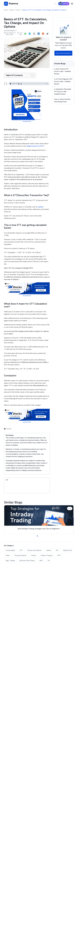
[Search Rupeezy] (55, 4)
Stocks (18, 10)
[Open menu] (72, 4)
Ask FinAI (65, 3)
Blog (11, 10)
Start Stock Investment (63, 53)
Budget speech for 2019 (35, 146)
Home (6, 10)
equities (40, 207)
